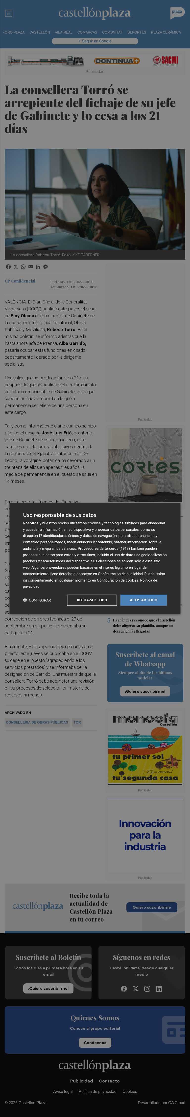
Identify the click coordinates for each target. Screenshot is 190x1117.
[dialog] (94, 558)
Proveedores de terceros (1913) (104, 548)
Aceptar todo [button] (144, 600)
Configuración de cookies (118, 580)
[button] (37, 600)
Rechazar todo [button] (92, 600)
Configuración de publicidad (120, 574)
